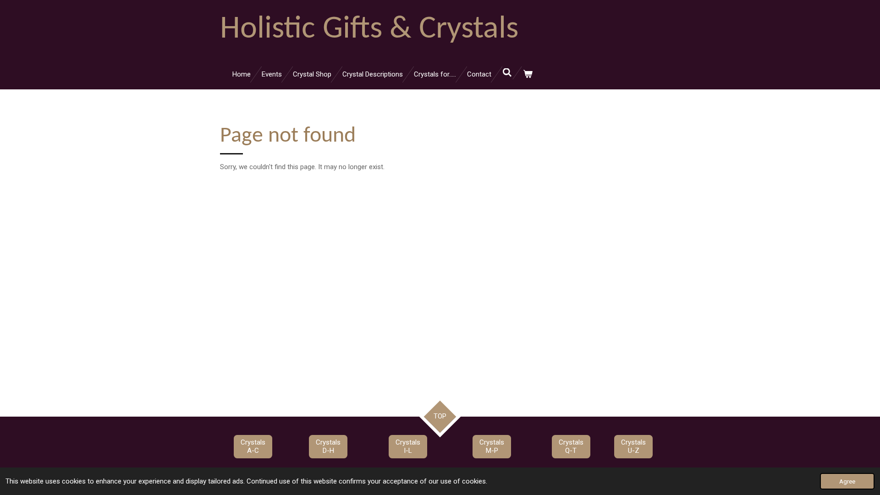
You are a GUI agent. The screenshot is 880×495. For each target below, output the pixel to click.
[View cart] (527, 74)
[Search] (507, 72)
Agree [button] (847, 481)
